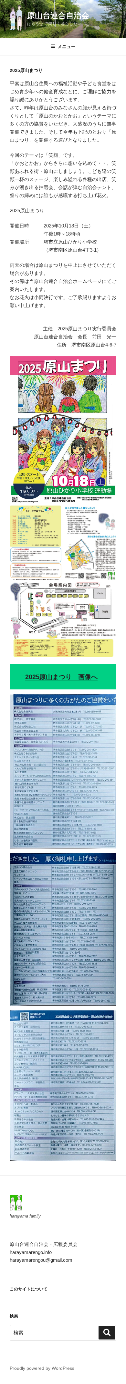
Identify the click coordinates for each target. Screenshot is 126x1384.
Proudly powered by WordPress (42, 1368)
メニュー (67, 46)
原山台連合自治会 (58, 15)
